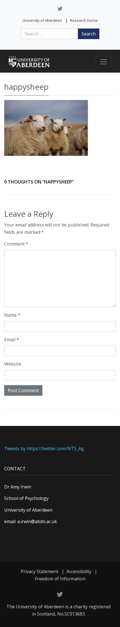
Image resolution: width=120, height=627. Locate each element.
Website (12, 364)
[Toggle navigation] (103, 61)
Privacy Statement (39, 571)
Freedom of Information (60, 579)
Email (11, 340)
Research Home (84, 20)
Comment (16, 244)
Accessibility (78, 571)
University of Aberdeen (42, 20)
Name (12, 315)
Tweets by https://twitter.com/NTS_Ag (44, 448)
